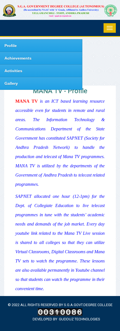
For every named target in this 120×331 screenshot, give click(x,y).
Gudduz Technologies (79, 319)
